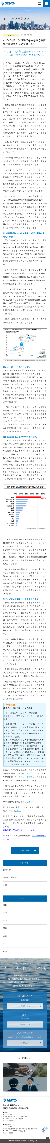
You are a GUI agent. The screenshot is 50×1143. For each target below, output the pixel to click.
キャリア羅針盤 (10, 877)
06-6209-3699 (11, 1131)
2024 (5, 921)
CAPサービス (24, 1070)
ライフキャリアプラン (25, 777)
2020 (5, 951)
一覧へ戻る (25, 850)
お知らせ (11, 35)
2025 (5, 913)
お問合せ (25, 1043)
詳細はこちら (25, 1006)
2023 (5, 928)
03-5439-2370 (11, 1119)
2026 (5, 905)
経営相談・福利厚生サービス (23, 1084)
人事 (5, 885)
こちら (32, 802)
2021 (5, 944)
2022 (5, 936)
